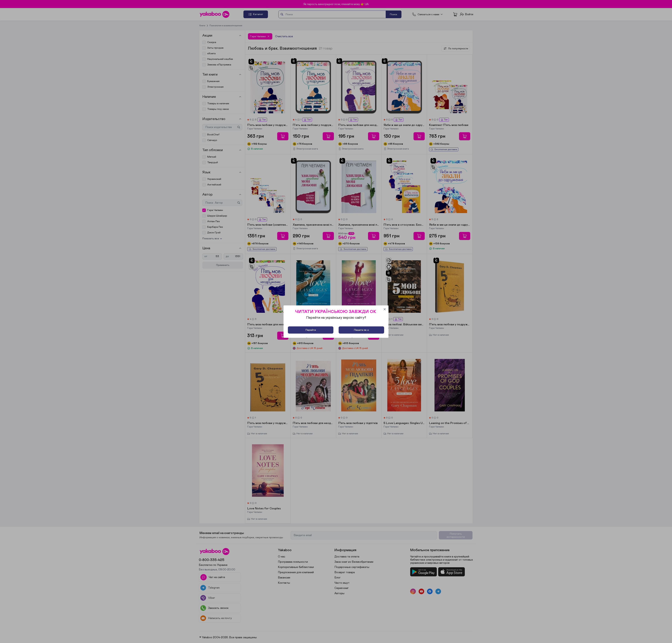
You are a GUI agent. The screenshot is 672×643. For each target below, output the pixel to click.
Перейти (311, 330)
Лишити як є (361, 330)
